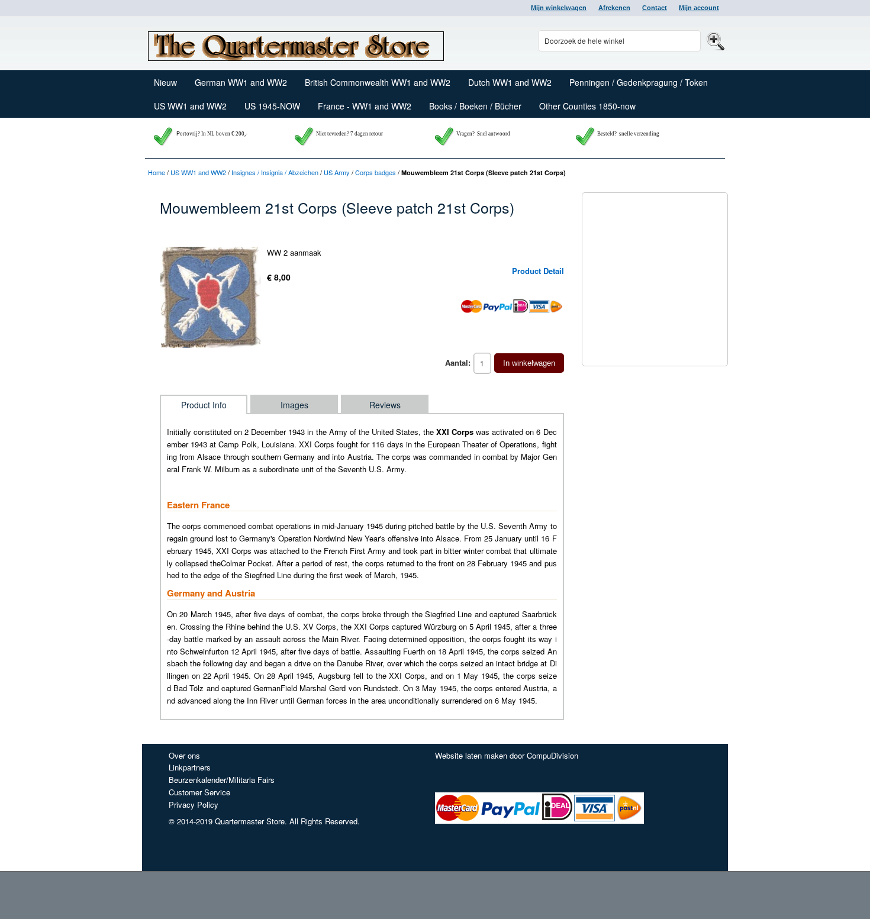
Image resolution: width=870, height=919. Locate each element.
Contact (654, 7)
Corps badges (375, 172)
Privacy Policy (193, 804)
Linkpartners (190, 767)
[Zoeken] (714, 40)
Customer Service (199, 792)
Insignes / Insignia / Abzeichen (274, 172)
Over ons (184, 755)
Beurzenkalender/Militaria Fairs (222, 779)
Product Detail (538, 270)
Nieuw (165, 82)
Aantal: (458, 362)
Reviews (385, 405)
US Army (337, 172)
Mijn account (699, 7)
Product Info (204, 405)
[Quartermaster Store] (296, 43)
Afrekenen (614, 7)
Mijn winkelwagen (559, 7)
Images (294, 405)
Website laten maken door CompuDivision (506, 755)
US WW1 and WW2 (198, 172)
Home (156, 172)
